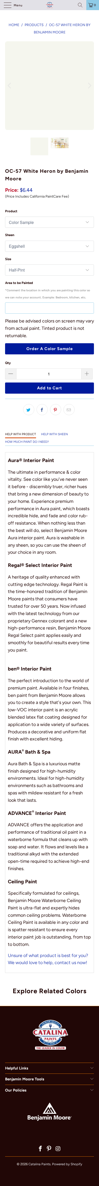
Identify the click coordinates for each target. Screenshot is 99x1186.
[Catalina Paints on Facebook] (40, 1149)
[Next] (89, 85)
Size (8, 259)
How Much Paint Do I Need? (27, 442)
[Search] (80, 5)
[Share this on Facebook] (42, 409)
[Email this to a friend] (69, 409)
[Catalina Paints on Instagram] (58, 1149)
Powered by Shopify (67, 1164)
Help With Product (20, 434)
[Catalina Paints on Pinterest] (49, 1149)
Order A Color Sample (49, 348)
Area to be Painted (47, 290)
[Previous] (10, 85)
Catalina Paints (39, 1164)
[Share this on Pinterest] (55, 409)
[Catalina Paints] (49, 5)
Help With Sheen (54, 434)
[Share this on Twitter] (28, 409)
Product (11, 211)
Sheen (9, 235)
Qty (8, 363)
